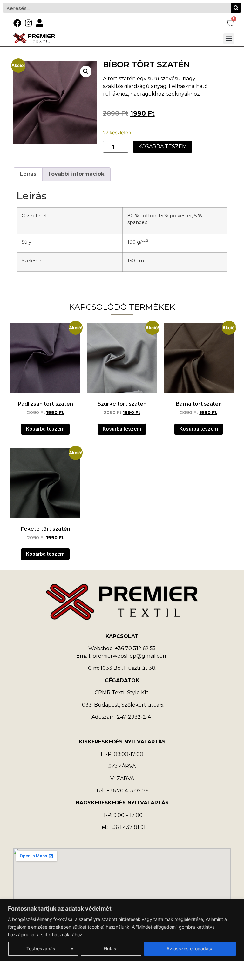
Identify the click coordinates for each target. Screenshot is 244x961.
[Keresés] (236, 8)
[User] (40, 23)
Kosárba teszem (162, 147)
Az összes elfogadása (190, 948)
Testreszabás (40, 948)
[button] (228, 38)
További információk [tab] (76, 174)
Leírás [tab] (28, 174)
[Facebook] (17, 23)
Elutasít (111, 948)
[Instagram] (28, 23)
